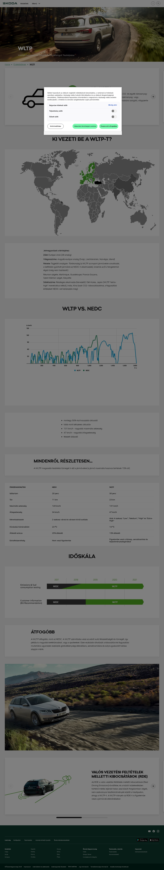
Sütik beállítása (55, 126)
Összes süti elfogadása (109, 126)
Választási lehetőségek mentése (85, 126)
